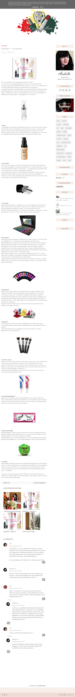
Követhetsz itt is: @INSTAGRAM (37, 685)
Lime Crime (66, 138)
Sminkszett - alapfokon (9, 531)
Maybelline (59, 146)
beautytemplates (70, 694)
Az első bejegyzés (5, 84)
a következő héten (32, 85)
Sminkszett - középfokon (29, 511)
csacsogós (4, 46)
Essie (62, 128)
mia (10, 586)
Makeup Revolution (66, 142)
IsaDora (65, 131)
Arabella (4, 52)
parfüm (69, 156)
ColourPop (65, 124)
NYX (65, 146)
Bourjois (64, 120)
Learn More (35, 7)
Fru (10, 543)
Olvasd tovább (64, 106)
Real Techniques (60, 149)
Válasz (43, 562)
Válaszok (10, 600)
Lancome (59, 138)
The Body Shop (60, 153)
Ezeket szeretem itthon (28, 531)
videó (69, 160)
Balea (58, 120)
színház (58, 160)
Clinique (59, 124)
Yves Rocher (68, 153)
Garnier (58, 131)
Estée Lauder (68, 128)
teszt (64, 160)
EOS (58, 128)
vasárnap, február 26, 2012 (15, 546)
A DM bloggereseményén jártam (12, 511)
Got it (41, 7)
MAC (58, 142)
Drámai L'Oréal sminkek (64, 103)
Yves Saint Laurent (61, 156)
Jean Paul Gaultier (61, 135)
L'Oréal (69, 135)
